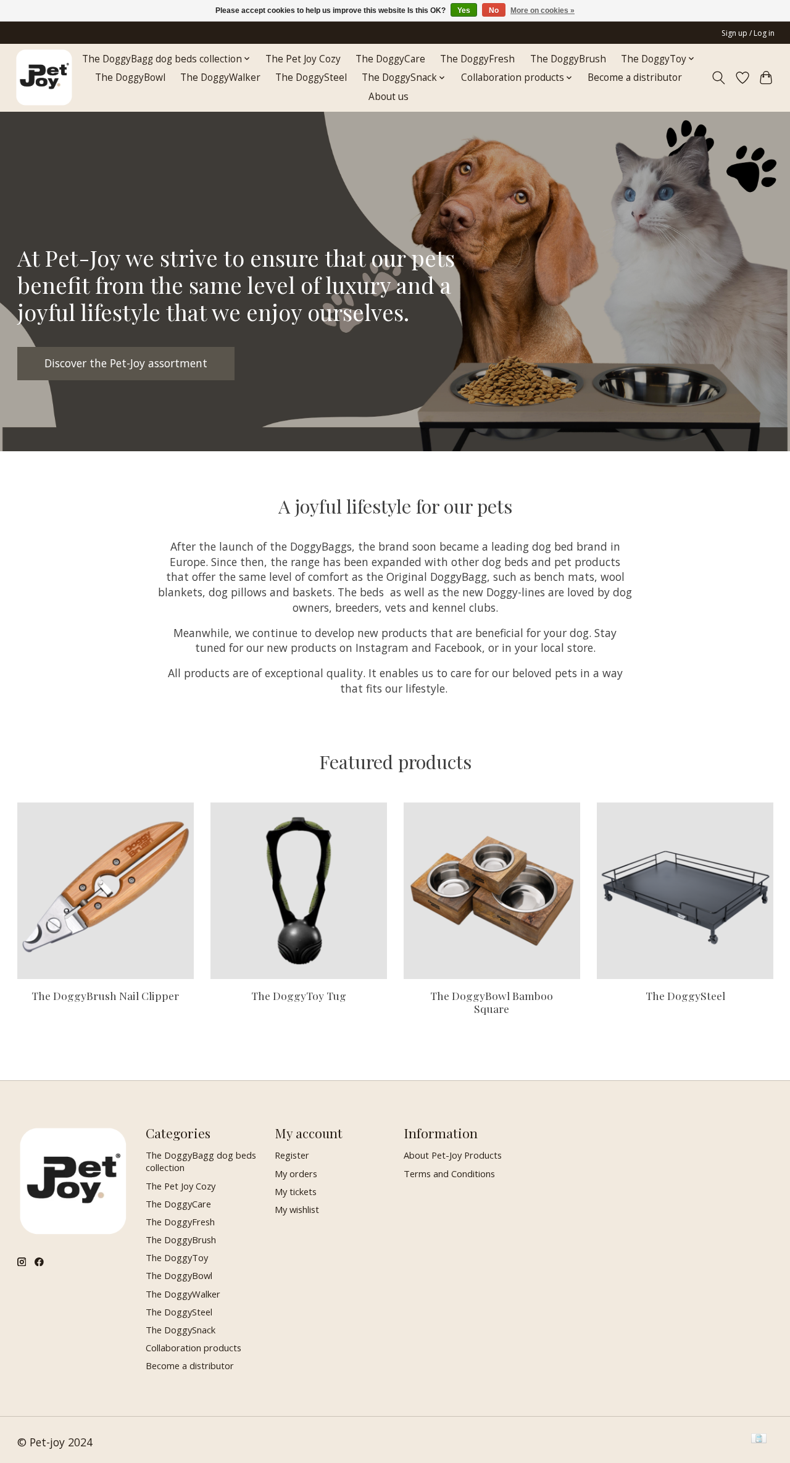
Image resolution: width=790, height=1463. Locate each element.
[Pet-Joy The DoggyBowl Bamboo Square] (492, 890)
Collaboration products (193, 1347)
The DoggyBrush (568, 58)
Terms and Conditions (449, 1173)
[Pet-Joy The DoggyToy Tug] (298, 890)
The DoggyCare (390, 58)
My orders (296, 1173)
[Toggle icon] (718, 78)
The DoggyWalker (220, 77)
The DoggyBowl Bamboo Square (491, 1001)
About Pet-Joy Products (453, 1155)
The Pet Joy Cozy (303, 58)
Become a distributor (635, 77)
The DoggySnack (180, 1329)
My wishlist (297, 1209)
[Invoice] (759, 1439)
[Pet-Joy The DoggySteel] (685, 890)
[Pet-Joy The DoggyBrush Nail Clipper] (105, 890)
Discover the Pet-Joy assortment (125, 363)
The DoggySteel (311, 77)
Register (292, 1155)
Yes (463, 10)
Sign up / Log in (748, 33)
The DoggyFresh (477, 58)
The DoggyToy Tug (298, 995)
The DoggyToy (177, 1257)
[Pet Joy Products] (44, 77)
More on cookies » (542, 10)
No (494, 10)
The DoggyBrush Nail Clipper (105, 995)
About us (388, 96)
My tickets (296, 1191)
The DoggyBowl (130, 77)
